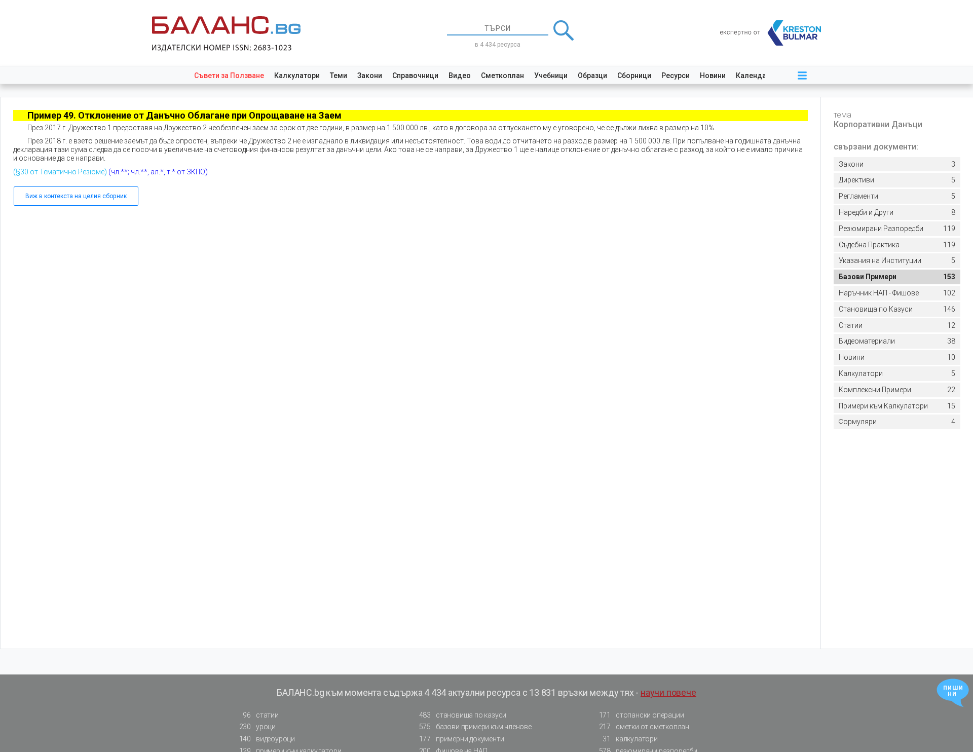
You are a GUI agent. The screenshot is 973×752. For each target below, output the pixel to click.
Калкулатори (297, 75)
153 (897, 277)
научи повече (668, 692)
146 (897, 309)
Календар (753, 75)
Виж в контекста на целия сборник (76, 196)
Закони (369, 75)
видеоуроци (267, 739)
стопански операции (641, 715)
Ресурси (675, 75)
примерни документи (461, 739)
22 (897, 390)
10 (897, 357)
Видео (459, 75)
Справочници (415, 75)
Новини (713, 75)
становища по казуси (463, 715)
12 (897, 325)
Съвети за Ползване (229, 75)
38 (897, 341)
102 (897, 293)
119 (897, 228)
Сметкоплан (502, 75)
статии (260, 715)
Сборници (634, 75)
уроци (257, 727)
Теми (338, 75)
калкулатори (630, 739)
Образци (592, 75)
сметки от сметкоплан (644, 727)
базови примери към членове (475, 727)
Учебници (551, 75)
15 (897, 406)
